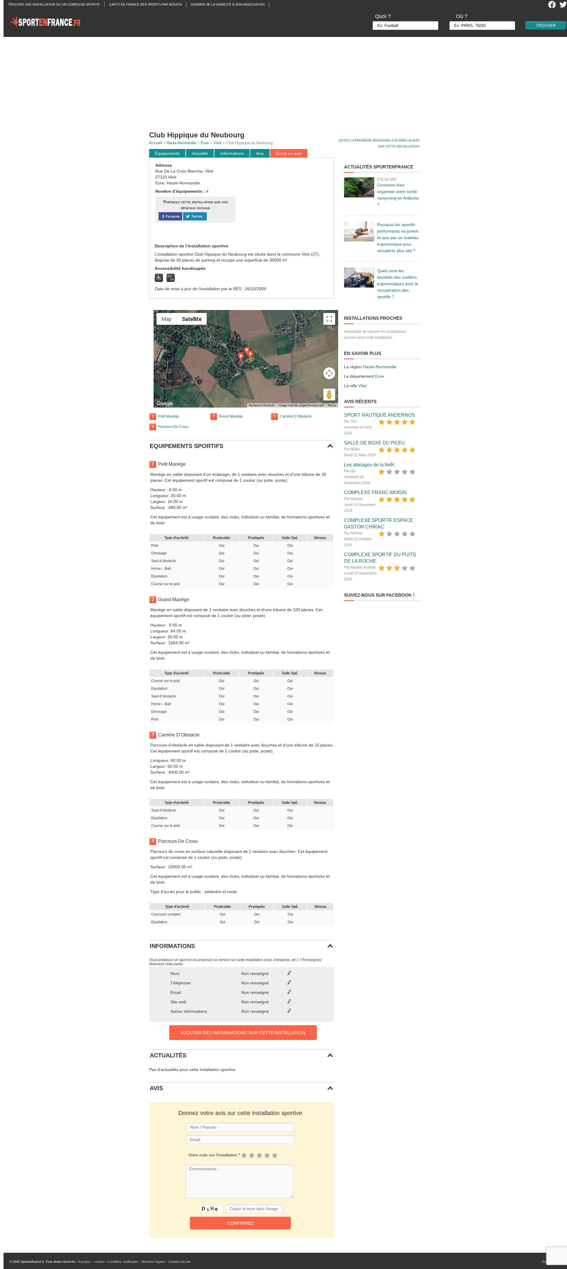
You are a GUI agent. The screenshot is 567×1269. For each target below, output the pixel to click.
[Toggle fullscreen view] (329, 319)
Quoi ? (383, 16)
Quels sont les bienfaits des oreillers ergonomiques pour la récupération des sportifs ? (397, 283)
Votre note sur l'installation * (214, 1155)
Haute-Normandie (181, 143)
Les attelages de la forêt (369, 464)
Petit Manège (168, 416)
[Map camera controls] (329, 373)
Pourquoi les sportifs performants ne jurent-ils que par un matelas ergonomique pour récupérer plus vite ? (398, 237)
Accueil (155, 143)
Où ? (461, 16)
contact (99, 1261)
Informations (232, 153)
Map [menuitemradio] (167, 319)
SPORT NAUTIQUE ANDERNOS (379, 415)
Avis (260, 153)
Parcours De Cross (173, 427)
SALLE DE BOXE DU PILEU (374, 442)
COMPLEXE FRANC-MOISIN (375, 492)
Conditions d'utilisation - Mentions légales (136, 1261)
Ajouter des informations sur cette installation (243, 1032)
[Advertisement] (287, 81)
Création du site (179, 1261)
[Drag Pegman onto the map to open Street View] (329, 394)
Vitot (217, 143)
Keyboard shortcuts (262, 405)
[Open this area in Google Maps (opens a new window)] (165, 404)
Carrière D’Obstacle (296, 416)
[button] (241, 357)
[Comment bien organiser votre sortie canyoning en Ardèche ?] (359, 187)
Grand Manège (231, 416)
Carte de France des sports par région (145, 4)
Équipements (167, 153)
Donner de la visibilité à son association (228, 4)
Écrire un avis (289, 153)
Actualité (200, 153)
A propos (84, 1261)
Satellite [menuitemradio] (192, 319)
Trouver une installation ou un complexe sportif (54, 4)
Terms (332, 405)
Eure (205, 143)
